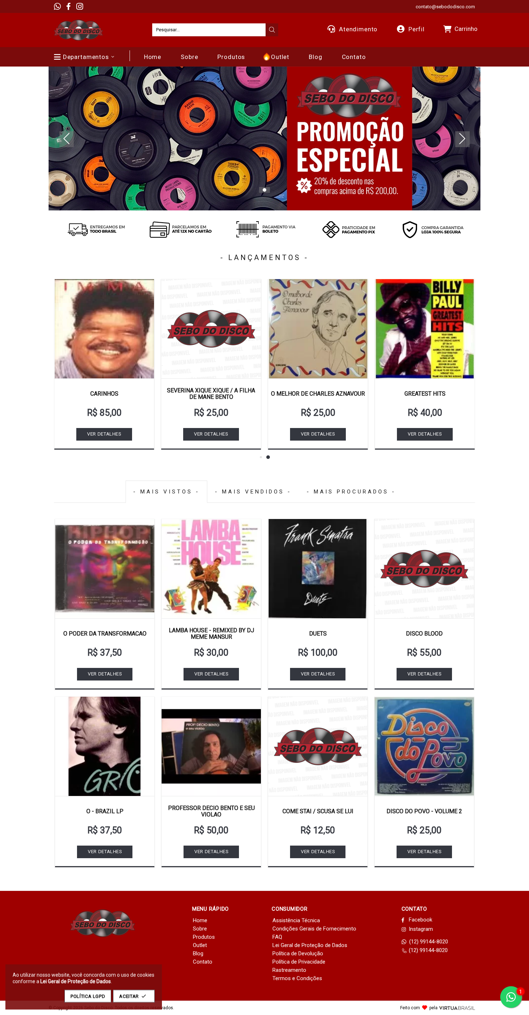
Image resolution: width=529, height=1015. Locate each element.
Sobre (200, 928)
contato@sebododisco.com (445, 6)
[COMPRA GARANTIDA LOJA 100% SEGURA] (433, 229)
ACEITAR (129, 996)
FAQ (277, 937)
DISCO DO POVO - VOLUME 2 (424, 811)
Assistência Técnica (296, 920)
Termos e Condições (297, 978)
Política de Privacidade (298, 962)
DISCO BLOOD (424, 633)
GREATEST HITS (425, 393)
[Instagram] (79, 6)
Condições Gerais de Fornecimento (314, 928)
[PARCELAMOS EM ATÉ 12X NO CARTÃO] (180, 229)
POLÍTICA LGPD (88, 996)
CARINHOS (104, 393)
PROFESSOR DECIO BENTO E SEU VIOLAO (211, 811)
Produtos (204, 937)
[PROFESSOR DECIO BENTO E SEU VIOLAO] (211, 746)
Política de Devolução (297, 953)
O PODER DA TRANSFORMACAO (104, 633)
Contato (202, 962)
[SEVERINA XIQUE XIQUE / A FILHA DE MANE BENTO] (211, 328)
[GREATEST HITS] (425, 328)
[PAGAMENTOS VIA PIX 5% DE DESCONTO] (349, 229)
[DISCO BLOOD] (424, 568)
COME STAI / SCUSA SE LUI (317, 811)
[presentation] (272, 29)
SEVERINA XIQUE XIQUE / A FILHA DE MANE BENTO (211, 393)
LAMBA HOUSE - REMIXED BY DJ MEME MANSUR (211, 633)
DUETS (318, 633)
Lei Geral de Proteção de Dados (309, 945)
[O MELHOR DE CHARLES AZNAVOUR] (318, 328)
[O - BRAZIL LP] (104, 746)
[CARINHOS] (104, 328)
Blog (198, 953)
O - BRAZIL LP (104, 811)
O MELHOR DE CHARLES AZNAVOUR (318, 393)
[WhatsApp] (57, 6)
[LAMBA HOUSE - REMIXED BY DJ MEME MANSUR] (211, 568)
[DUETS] (317, 568)
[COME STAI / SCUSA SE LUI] (317, 746)
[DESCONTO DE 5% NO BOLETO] (264, 229)
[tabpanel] (264, 138)
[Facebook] (68, 6)
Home (200, 920)
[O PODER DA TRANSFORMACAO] (104, 568)
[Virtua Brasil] (457, 1008)
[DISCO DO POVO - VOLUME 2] (424, 746)
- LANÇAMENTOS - (264, 257)
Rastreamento (289, 970)
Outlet (200, 945)
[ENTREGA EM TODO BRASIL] (96, 229)
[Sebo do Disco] (78, 30)
